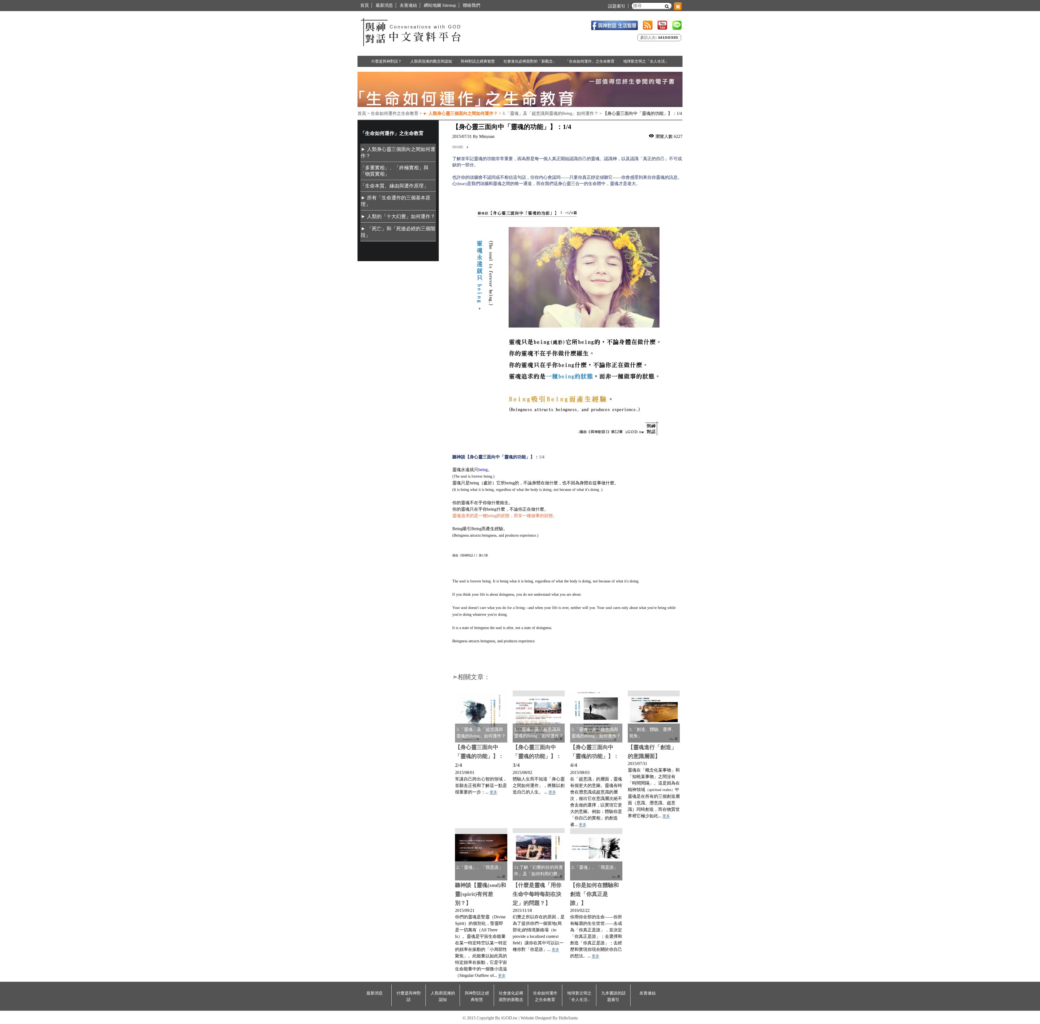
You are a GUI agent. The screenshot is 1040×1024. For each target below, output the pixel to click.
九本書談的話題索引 (613, 996)
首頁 (364, 5)
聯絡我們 (471, 5)
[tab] (398, 153)
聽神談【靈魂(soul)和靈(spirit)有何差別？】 (480, 894)
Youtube (662, 25)
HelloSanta (568, 1018)
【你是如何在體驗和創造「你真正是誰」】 (594, 894)
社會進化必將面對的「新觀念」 (530, 61)
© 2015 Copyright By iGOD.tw (490, 1018)
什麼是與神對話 (408, 996)
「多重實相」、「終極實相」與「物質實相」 (394, 171)
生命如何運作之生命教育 (545, 996)
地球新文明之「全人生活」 (646, 61)
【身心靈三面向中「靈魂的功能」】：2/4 (479, 756)
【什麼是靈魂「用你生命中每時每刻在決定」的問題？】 (537, 894)
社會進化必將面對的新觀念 (511, 996)
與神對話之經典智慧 (478, 61)
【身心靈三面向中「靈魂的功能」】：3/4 (537, 756)
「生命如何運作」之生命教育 (590, 61)
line (677, 25)
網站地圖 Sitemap (440, 5)
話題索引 (616, 6)
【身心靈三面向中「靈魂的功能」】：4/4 (594, 756)
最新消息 (384, 5)
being (483, 469)
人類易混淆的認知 (443, 996)
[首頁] (412, 30)
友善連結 (408, 5)
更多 (493, 792)
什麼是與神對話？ (386, 61)
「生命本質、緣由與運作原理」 (394, 186)
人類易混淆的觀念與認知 (431, 61)
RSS (647, 25)
